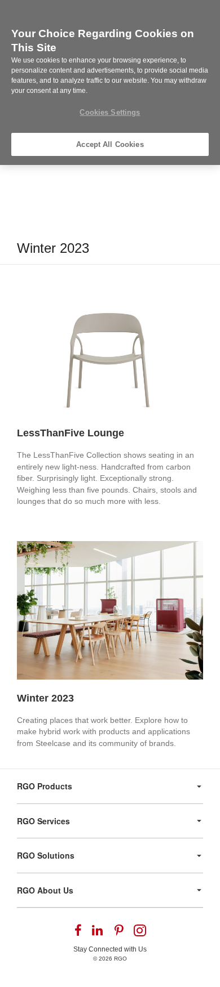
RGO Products (44, 786)
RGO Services (43, 821)
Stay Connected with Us (110, 949)
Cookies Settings (110, 112)
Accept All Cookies (109, 144)
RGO (120, 958)
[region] (110, 82)
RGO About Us (45, 890)
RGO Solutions (45, 855)
